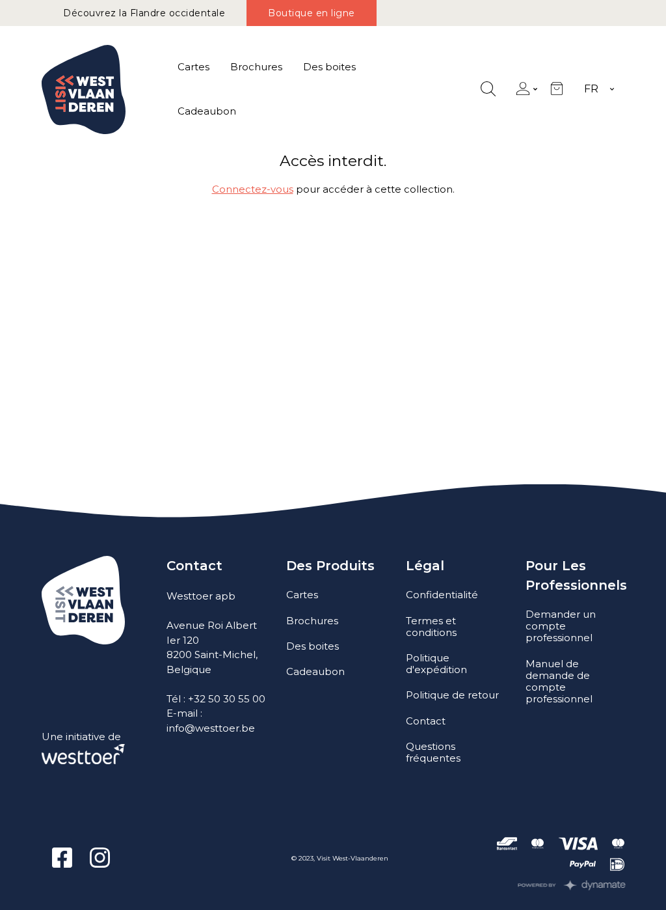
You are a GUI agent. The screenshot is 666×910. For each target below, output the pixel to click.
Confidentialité (442, 594)
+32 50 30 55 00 (226, 699)
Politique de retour (452, 695)
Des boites (329, 67)
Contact (426, 721)
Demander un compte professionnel (561, 626)
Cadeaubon (207, 111)
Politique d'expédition (436, 664)
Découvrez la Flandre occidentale (144, 13)
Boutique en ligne (311, 13)
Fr (591, 89)
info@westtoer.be (210, 728)
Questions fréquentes (433, 752)
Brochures (256, 67)
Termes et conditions (431, 626)
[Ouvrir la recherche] (488, 89)
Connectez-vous (252, 189)
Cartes (193, 67)
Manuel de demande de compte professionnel (559, 681)
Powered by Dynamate (572, 885)
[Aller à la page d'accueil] (84, 89)
